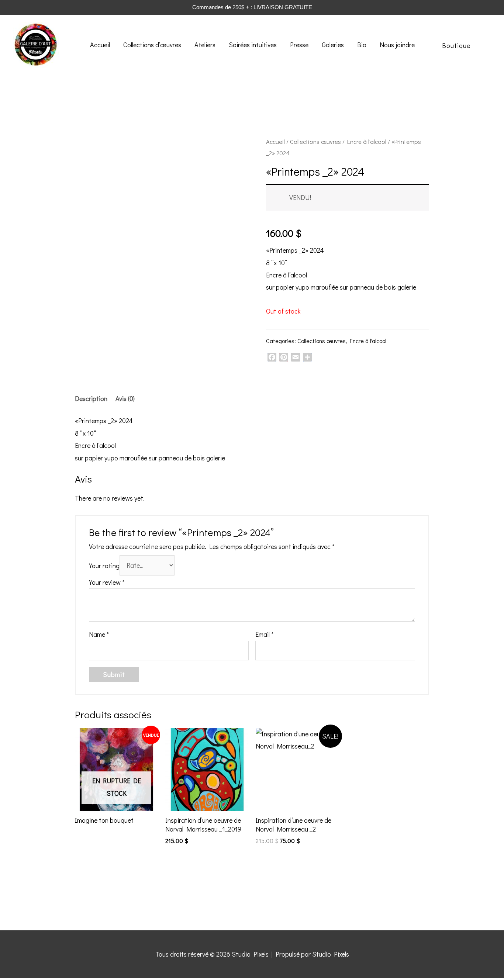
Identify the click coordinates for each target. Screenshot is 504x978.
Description (91, 398)
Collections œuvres (315, 141)
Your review (106, 582)
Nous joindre (397, 44)
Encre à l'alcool (366, 141)
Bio (361, 44)
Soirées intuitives (253, 44)
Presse (299, 44)
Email (264, 634)
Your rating (104, 565)
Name (99, 634)
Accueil (100, 44)
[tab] (91, 398)
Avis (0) (125, 398)
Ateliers (204, 44)
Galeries (333, 44)
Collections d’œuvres (152, 44)
